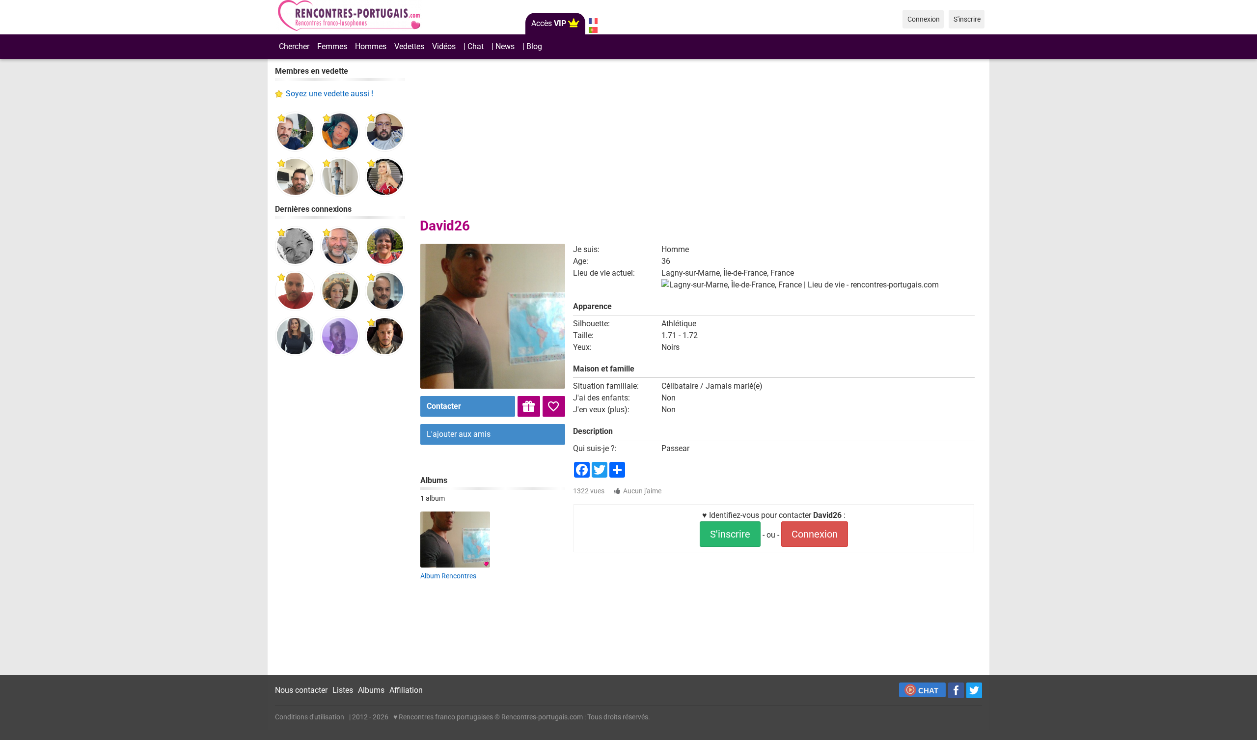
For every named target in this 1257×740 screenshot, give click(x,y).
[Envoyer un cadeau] (529, 406)
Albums (371, 690)
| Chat (474, 46)
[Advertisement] (340, 516)
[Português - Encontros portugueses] (593, 30)
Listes (342, 690)
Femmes (332, 46)
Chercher (294, 46)
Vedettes (409, 46)
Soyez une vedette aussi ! (329, 93)
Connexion (815, 534)
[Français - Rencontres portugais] (593, 21)
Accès (548, 23)
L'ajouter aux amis (459, 434)
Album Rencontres (448, 576)
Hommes (370, 46)
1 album (432, 498)
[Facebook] (956, 690)
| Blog (532, 46)
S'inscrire (730, 534)
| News (503, 46)
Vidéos (444, 46)
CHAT (928, 690)
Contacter (444, 406)
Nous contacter (301, 690)
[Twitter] (974, 690)
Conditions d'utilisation (309, 717)
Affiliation (406, 690)
